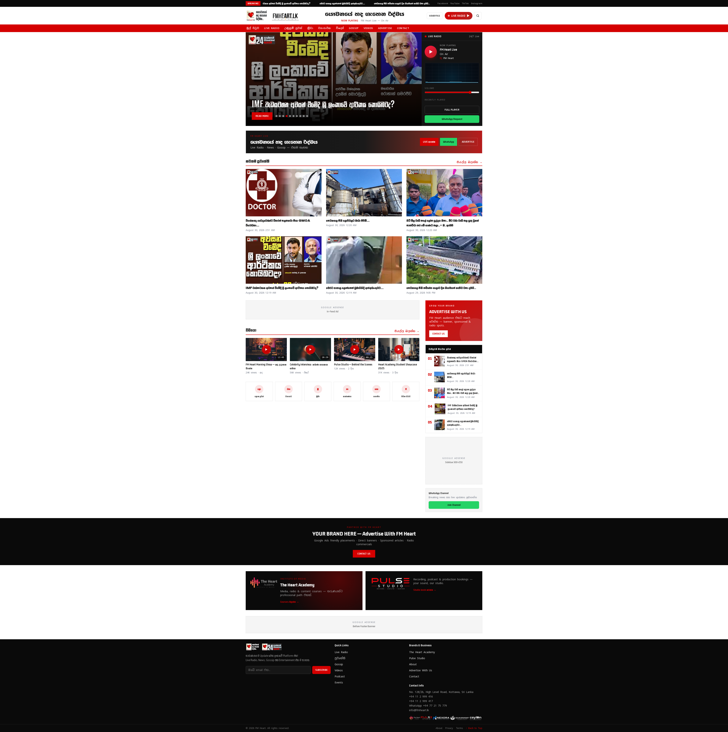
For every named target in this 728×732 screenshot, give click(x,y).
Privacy (449, 728)
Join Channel (453, 504)
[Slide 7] (297, 116)
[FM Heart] (274, 16)
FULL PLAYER (452, 109)
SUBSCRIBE (321, 669)
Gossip (339, 664)
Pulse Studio (417, 658)
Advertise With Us (420, 670)
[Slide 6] (293, 116)
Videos (339, 670)
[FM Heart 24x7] (427, 717)
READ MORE (262, 116)
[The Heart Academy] (415, 717)
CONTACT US (438, 333)
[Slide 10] (307, 116)
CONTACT (403, 28)
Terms (459, 728)
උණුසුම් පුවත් (293, 28)
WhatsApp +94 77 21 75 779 (428, 705)
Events (339, 682)
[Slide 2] (280, 116)
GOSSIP (354, 28)
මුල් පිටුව (252, 28)
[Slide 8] (300, 116)
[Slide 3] (283, 116)
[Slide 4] (287, 116)
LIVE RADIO (271, 28)
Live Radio (341, 652)
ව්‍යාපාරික (324, 28)
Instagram (476, 3)
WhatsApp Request (452, 119)
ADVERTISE (434, 15)
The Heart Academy (422, 652)
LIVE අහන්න (429, 141)
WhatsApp (448, 141)
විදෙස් (340, 28)
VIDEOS (368, 28)
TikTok (465, 3)
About (413, 664)
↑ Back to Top (474, 728)
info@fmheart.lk (419, 710)
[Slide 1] (276, 116)
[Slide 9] (304, 116)
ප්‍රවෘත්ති (340, 658)
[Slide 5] (290, 116)
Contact (414, 676)
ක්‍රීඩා (310, 28)
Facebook (443, 3)
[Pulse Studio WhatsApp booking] (439, 717)
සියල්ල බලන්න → (469, 162)
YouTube (455, 3)
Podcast (340, 676)
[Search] (478, 16)
